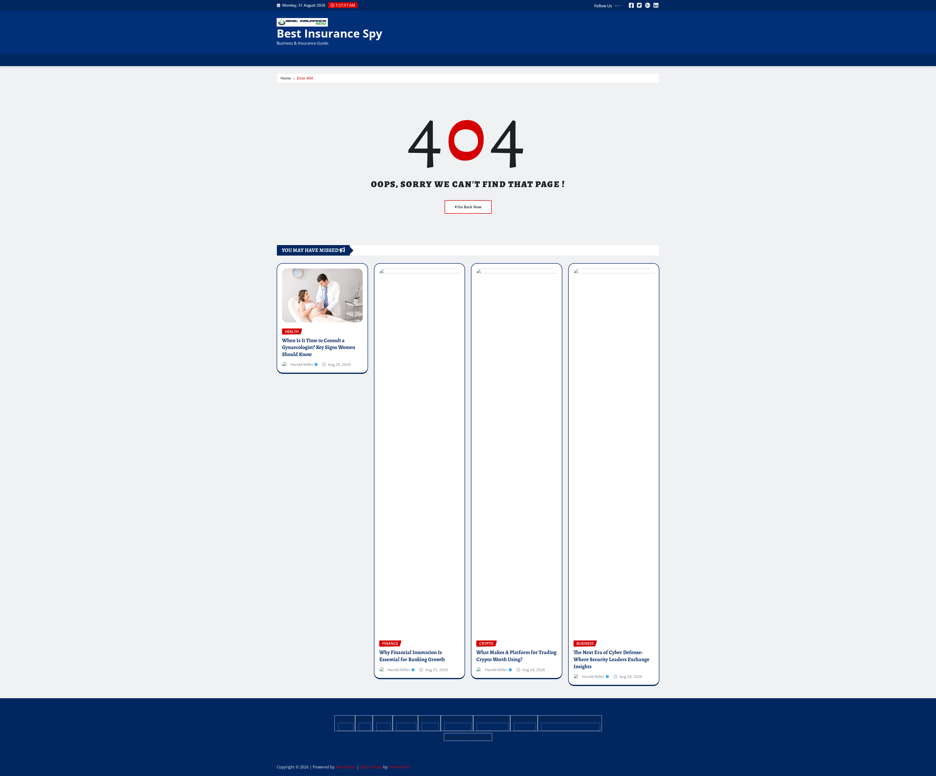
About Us (363, 719)
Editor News (371, 767)
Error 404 (305, 78)
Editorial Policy (523, 719)
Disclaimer (382, 719)
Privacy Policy (405, 719)
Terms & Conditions (491, 719)
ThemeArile (399, 767)
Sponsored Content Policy (468, 737)
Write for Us (429, 719)
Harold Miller (302, 364)
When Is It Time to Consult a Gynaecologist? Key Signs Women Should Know (318, 347)
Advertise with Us (457, 719)
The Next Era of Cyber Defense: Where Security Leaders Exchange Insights (611, 659)
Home (286, 78)
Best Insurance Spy (329, 33)
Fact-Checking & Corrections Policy (570, 719)
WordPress (345, 767)
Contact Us (345, 719)
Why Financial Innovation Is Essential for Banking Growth (412, 656)
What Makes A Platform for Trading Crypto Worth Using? (516, 656)
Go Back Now (469, 206)
